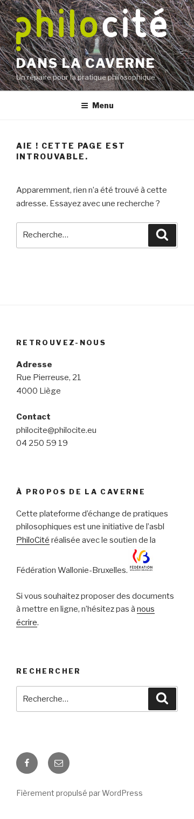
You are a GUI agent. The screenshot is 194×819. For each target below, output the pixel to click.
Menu (103, 105)
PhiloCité (33, 540)
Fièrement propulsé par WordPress (79, 792)
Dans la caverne (85, 63)
